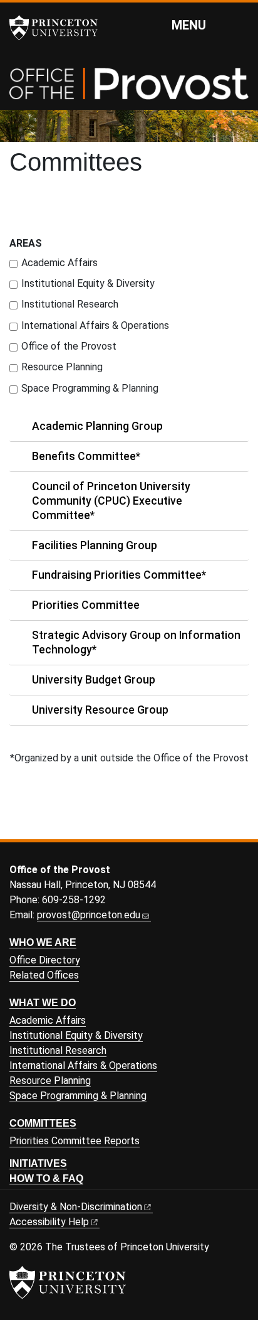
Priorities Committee (86, 605)
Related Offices (44, 975)
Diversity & (75, 1207)
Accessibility (49, 1222)
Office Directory (44, 960)
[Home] (129, 89)
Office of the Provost (68, 346)
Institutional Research (69, 304)
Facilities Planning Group (94, 545)
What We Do (42, 1002)
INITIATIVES (38, 1163)
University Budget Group (93, 679)
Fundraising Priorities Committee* (119, 575)
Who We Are (42, 942)
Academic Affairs (59, 263)
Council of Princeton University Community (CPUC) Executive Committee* (111, 501)
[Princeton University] (59, 27)
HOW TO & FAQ (46, 1178)
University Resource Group (100, 710)
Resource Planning (62, 367)
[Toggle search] (240, 24)
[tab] (129, 427)
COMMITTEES (42, 1123)
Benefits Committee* (86, 456)
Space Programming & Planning (89, 388)
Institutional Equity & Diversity (88, 283)
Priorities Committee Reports (74, 1141)
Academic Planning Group (97, 426)
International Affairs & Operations (95, 325)
